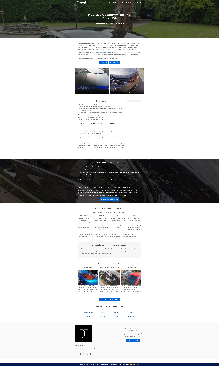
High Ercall (102, 312)
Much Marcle (102, 316)
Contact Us (137, 2)
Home (109, 2)
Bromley (88, 316)
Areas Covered (127, 2)
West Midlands (108, 52)
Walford (117, 316)
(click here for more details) (121, 179)
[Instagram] (83, 354)
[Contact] (90, 354)
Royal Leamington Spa (88, 312)
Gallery (115, 2)
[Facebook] (80, 354)
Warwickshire (100, 52)
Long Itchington (131, 316)
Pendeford (116, 312)
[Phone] (87, 354)
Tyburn (131, 312)
